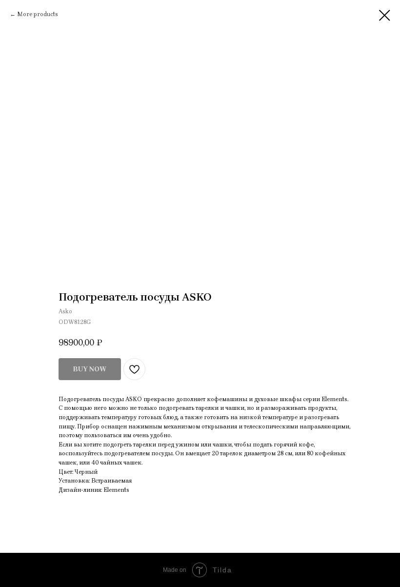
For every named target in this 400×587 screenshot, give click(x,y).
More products (37, 14)
